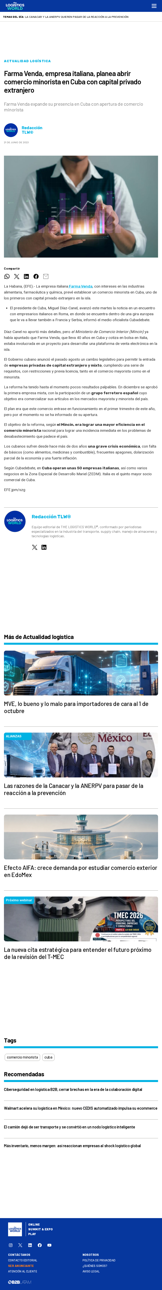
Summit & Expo (40, 1229)
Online (34, 1224)
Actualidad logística (27, 61)
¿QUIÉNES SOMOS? (95, 1266)
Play (32, 1234)
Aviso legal (91, 1271)
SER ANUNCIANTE (21, 1266)
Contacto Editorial (22, 1260)
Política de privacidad (99, 1260)
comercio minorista (22, 1057)
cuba (48, 1057)
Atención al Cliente (22, 1271)
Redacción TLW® (32, 130)
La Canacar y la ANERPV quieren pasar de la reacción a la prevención (77, 16)
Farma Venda (80, 286)
